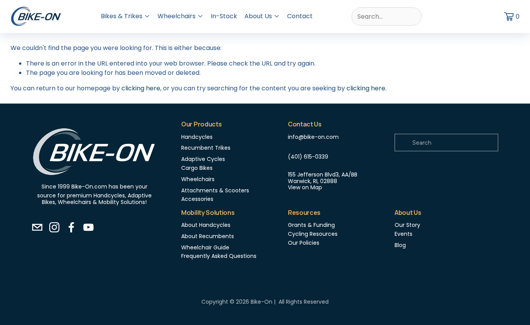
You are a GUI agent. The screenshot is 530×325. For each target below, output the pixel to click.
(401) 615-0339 (308, 157)
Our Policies (303, 243)
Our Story (407, 225)
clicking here (140, 88)
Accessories (197, 199)
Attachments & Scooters (215, 190)
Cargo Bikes (197, 168)
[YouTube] (88, 227)
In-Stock (224, 16)
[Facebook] (71, 227)
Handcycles (197, 137)
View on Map (305, 187)
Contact (300, 16)
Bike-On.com (89, 186)
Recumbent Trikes (205, 148)
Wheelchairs (198, 179)
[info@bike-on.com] (37, 227)
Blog (400, 245)
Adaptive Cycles (203, 159)
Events (403, 234)
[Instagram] (54, 227)
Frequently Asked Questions (218, 256)
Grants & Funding (311, 225)
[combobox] (387, 16)
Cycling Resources (313, 234)
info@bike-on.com (313, 137)
